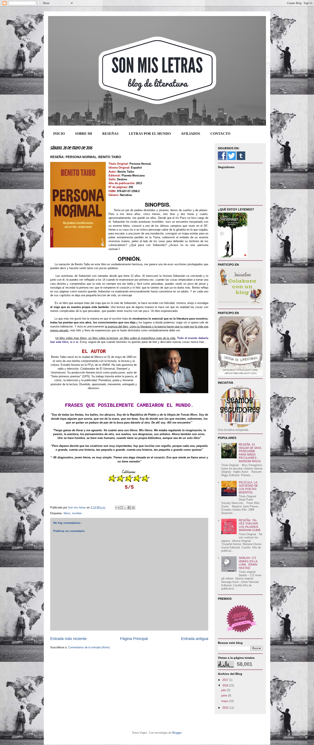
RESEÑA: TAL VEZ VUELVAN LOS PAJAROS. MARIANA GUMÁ (250, 525)
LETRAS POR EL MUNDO (150, 133)
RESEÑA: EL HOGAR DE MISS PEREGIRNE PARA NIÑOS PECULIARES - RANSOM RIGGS (250, 453)
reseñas (77, 513)
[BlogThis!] (121, 507)
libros (67, 513)
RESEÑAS (110, 133)
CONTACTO (220, 133)
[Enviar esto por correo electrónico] (117, 507)
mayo (225, 701)
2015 (225, 707)
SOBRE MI (83, 133)
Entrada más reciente (68, 639)
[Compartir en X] (125, 507)
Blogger (176, 732)
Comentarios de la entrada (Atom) (89, 647)
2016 (225, 685)
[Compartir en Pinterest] (133, 507)
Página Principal (134, 639)
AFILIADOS (190, 133)
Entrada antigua (194, 639)
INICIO (59, 133)
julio (224, 690)
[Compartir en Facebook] (129, 507)
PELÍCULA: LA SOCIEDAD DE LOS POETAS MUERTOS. (248, 487)
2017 (225, 679)
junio (224, 695)
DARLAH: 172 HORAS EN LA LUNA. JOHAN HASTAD (248, 563)
